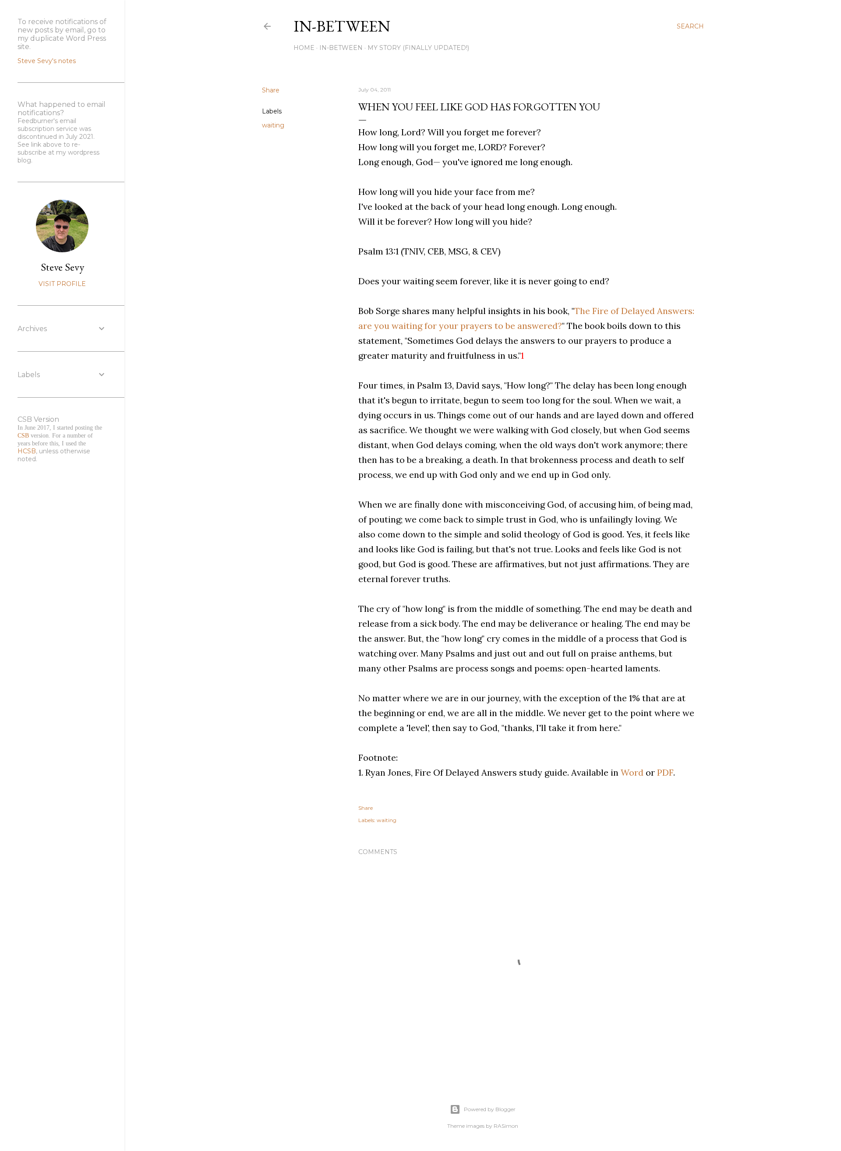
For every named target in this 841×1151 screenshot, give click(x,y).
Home (303, 48)
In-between (341, 26)
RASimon (506, 1126)
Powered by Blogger (490, 1109)
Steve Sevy (62, 267)
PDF (665, 772)
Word (632, 772)
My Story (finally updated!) (418, 48)
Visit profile (62, 284)
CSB (23, 435)
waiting (273, 125)
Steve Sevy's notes (47, 61)
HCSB (27, 451)
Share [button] (270, 90)
